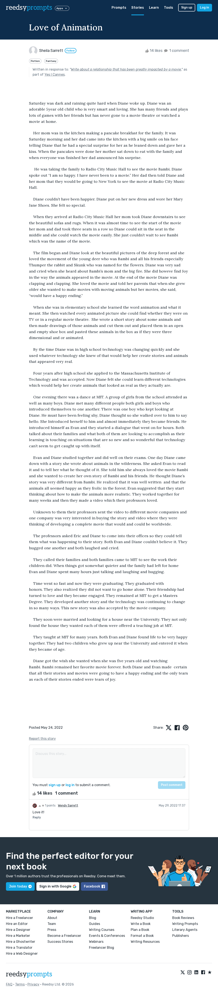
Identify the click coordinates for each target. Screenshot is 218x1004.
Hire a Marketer (18, 936)
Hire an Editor (17, 924)
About (52, 918)
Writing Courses (101, 930)
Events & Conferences (107, 936)
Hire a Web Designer (22, 953)
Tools (168, 8)
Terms (20, 984)
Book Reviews (183, 918)
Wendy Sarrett (68, 805)
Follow (70, 50)
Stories (137, 8)
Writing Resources (145, 942)
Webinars (96, 942)
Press (51, 930)
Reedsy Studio (142, 918)
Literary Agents (184, 930)
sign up (55, 785)
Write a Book (141, 924)
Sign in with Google (55, 886)
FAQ (9, 984)
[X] (182, 972)
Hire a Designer (18, 930)
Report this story (42, 739)
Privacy (33, 984)
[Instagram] (189, 972)
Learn (154, 8)
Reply (37, 817)
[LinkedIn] (196, 972)
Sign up (186, 7)
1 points (50, 805)
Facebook (92, 886)
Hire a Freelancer (19, 918)
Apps (59, 8)
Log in (204, 7)
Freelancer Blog (101, 948)
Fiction (35, 61)
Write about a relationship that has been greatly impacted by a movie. (126, 69)
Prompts (119, 8)
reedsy (29, 8)
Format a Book (142, 936)
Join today (18, 886)
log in (70, 785)
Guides (94, 924)
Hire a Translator (19, 948)
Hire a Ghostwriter (20, 942)
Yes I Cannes (54, 74)
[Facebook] (203, 972)
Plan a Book (140, 930)
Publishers (180, 936)
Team (51, 924)
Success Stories (60, 942)
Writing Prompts (185, 924)
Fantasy (51, 61)
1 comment (178, 50)
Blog (92, 918)
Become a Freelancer (64, 936)
